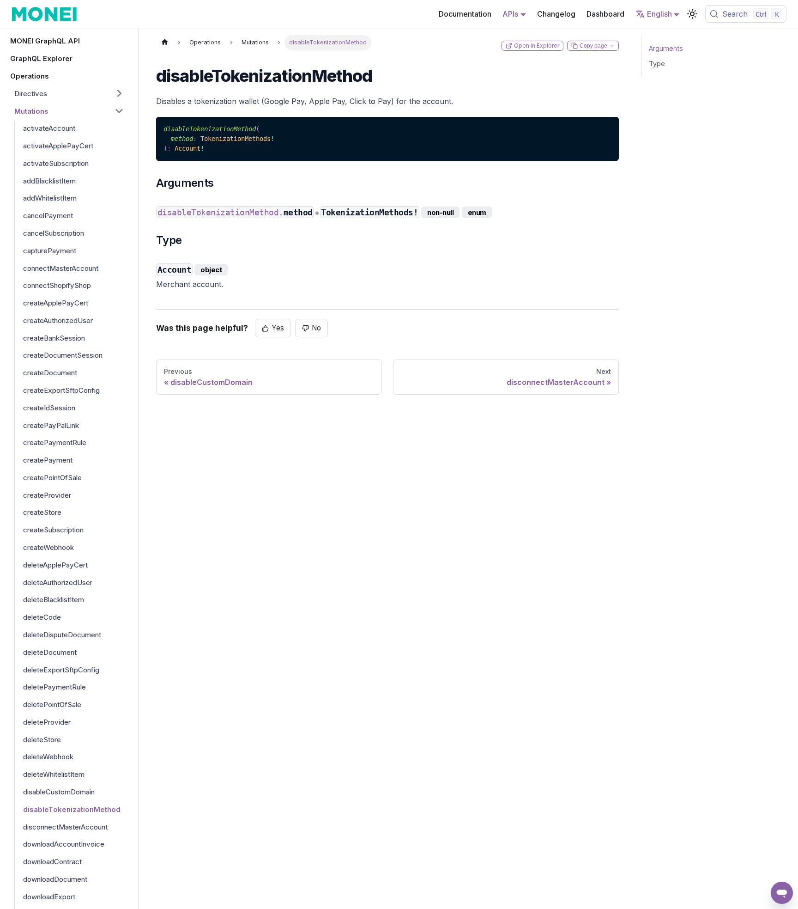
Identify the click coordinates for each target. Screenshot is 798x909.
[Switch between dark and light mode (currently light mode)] (692, 13)
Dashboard (605, 13)
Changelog (556, 13)
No (316, 327)
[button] (69, 93)
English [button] (659, 13)
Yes (278, 327)
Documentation (465, 13)
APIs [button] (510, 13)
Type (657, 63)
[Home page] (165, 42)
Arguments (666, 48)
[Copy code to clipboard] (607, 128)
